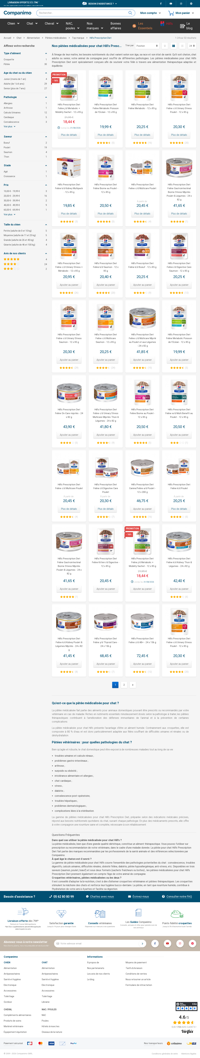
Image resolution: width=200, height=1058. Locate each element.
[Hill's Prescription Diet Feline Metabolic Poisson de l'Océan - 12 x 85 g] (179, 317)
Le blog (90, 979)
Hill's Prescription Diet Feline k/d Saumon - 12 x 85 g (105, 267)
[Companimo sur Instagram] (181, 4)
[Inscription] (142, 943)
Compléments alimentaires (17, 1015)
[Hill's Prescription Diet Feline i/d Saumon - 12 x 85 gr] (179, 246)
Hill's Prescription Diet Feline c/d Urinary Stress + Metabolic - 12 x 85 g (69, 267)
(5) (113, 143)
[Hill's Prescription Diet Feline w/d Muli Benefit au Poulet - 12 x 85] (179, 392)
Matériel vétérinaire (13, 1026)
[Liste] (182, 46)
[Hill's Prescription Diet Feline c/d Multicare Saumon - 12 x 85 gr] (106, 317)
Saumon (25, 152)
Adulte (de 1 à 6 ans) (25, 84)
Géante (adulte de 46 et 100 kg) (25, 244)
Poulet (25, 147)
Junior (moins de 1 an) (25, 79)
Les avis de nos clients (98, 974)
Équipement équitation (15, 1032)
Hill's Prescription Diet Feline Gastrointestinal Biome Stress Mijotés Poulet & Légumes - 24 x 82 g (179, 192)
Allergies (25, 103)
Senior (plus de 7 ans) (25, 88)
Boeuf (25, 143)
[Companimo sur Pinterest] (191, 4)
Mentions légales (188, 1054)
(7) (113, 517)
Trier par (129, 45)
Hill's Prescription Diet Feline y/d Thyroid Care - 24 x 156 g (105, 642)
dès (23, 2)
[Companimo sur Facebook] (161, 4)
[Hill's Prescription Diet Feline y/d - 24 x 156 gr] (106, 621)
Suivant (133, 685)
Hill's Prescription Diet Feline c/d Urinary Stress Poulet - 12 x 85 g (179, 108)
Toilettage (9, 996)
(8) (76, 672)
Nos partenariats (95, 968)
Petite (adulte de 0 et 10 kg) (25, 231)
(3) (76, 221)
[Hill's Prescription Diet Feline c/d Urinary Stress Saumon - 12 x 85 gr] (69, 317)
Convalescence (25, 122)
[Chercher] (131, 13)
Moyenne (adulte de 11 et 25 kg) (25, 235)
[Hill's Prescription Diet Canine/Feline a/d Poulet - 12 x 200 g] (142, 467)
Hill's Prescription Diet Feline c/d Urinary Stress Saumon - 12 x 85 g (69, 338)
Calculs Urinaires (25, 112)
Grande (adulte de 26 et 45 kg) (25, 240)
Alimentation (10, 968)
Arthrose (25, 108)
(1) (186, 221)
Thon (25, 156)
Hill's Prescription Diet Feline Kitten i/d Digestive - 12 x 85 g (106, 562)
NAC (44, 1015)
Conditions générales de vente (165, 1054)
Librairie (46, 1002)
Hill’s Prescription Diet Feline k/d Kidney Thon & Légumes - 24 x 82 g (179, 562)
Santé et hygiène (12, 979)
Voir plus (8, 126)
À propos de (93, 962)
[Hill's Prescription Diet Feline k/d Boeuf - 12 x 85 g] (142, 246)
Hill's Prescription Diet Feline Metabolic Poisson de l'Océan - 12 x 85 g (106, 108)
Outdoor (8, 1002)
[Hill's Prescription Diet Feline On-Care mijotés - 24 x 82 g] (69, 392)
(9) (149, 293)
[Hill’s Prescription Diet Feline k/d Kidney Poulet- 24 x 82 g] (69, 621)
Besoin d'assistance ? (101, 4)
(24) (113, 367)
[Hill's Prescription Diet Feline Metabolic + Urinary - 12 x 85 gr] (69, 246)
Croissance (25, 176)
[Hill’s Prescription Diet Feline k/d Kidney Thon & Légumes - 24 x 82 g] (179, 541)
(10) (150, 367)
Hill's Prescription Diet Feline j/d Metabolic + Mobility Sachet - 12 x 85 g (69, 108)
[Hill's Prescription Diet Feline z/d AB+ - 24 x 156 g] (142, 621)
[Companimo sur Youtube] (171, 4)
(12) (187, 293)
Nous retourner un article (138, 979)
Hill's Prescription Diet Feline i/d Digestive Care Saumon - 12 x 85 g (179, 267)
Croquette (25, 59)
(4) (149, 221)
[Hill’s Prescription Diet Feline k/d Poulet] (179, 467)
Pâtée (25, 64)
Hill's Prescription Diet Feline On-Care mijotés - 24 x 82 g (69, 413)
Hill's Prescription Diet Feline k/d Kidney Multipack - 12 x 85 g (69, 188)
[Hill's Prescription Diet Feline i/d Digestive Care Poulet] (106, 467)
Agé (25, 171)
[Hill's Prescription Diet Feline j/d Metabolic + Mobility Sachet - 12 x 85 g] (142, 541)
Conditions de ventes (136, 974)
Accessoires (10, 990)
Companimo (11, 956)
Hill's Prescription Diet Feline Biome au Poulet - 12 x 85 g (105, 188)
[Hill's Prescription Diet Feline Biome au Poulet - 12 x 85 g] (142, 392)
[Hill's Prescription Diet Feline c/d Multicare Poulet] (69, 467)
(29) (76, 367)
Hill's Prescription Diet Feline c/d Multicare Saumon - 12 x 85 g (106, 338)
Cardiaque (25, 117)
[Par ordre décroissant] (165, 46)
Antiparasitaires (12, 974)
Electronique (10, 985)
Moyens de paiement (136, 962)
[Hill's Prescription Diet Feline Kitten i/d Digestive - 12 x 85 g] (106, 541)
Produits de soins (12, 1020)
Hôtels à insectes (50, 1026)
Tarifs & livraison (134, 968)
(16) (150, 143)
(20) (187, 143)
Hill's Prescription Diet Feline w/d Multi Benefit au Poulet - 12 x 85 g (179, 413)
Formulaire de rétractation (139, 985)
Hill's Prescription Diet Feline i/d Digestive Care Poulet (105, 488)
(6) (186, 597)
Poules (45, 1020)
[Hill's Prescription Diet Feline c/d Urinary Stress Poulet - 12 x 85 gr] (179, 621)
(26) (76, 293)
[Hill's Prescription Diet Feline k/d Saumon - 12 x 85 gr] (106, 246)
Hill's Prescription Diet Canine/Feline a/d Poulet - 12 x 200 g (142, 488)
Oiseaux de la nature (52, 1032)
